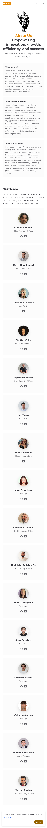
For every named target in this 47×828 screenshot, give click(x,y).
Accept (39, 822)
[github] (22, 236)
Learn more (8, 817)
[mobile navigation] (43, 3)
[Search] (37, 4)
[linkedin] (25, 236)
